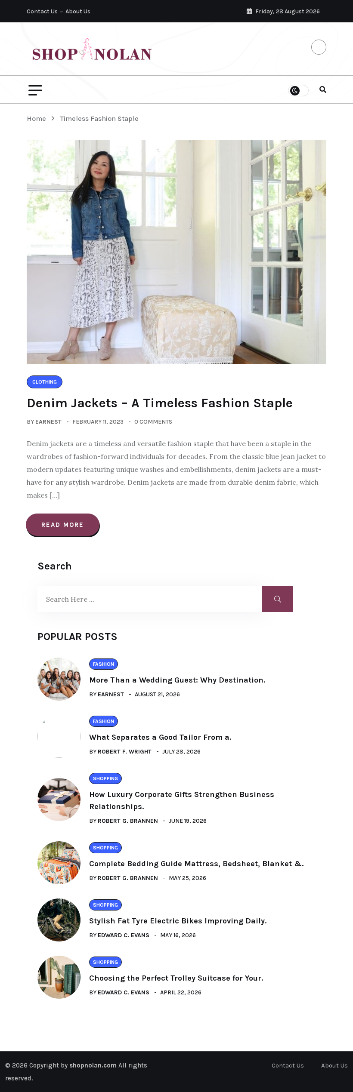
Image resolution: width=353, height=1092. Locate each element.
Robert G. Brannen (128, 820)
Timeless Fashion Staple (99, 118)
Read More (62, 525)
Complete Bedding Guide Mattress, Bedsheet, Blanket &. (196, 863)
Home (38, 118)
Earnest (48, 421)
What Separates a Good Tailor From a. (160, 737)
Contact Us (42, 11)
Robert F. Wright (125, 751)
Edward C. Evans (123, 935)
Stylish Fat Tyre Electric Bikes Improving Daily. (177, 921)
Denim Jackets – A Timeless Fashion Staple (160, 403)
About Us (77, 11)
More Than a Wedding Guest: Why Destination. (177, 680)
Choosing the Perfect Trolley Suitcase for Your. (176, 978)
